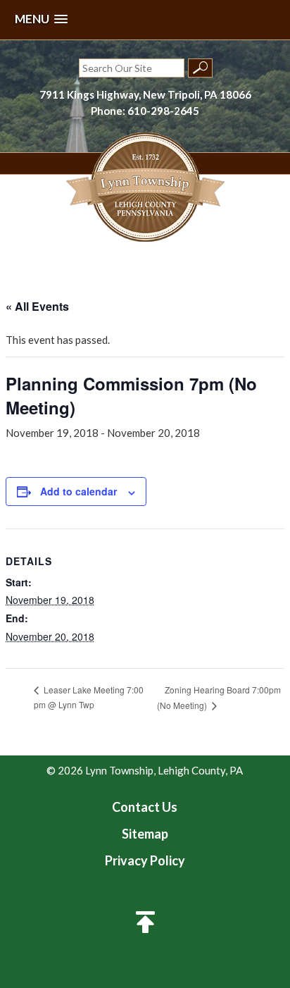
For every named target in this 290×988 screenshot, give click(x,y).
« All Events (37, 306)
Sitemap (145, 833)
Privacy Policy (145, 860)
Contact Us (144, 807)
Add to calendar (78, 491)
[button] (41, 19)
